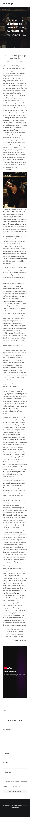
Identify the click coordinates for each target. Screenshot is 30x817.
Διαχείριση (24, 35)
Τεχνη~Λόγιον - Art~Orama (10, 35)
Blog (5, 710)
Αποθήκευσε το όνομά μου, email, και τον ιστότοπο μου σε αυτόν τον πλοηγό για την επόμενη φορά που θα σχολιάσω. (15, 784)
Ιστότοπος (7, 772)
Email (5, 763)
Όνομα (6, 754)
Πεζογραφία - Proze (19, 34)
